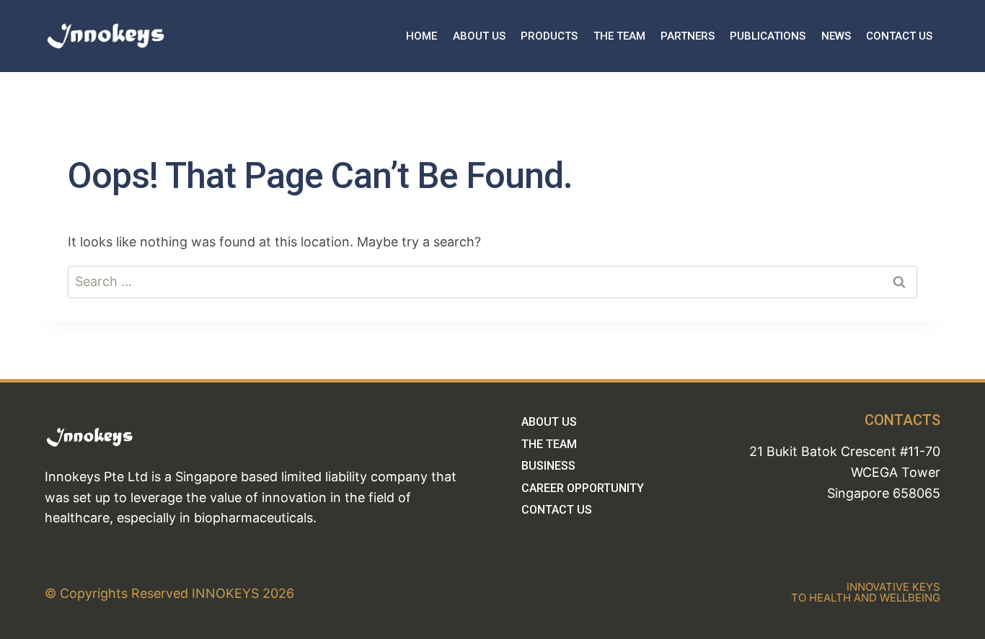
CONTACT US (899, 36)
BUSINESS (548, 466)
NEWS (836, 36)
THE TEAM (619, 36)
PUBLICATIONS (767, 36)
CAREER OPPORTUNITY (582, 488)
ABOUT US (479, 36)
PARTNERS (688, 36)
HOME (421, 36)
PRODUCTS (549, 36)
